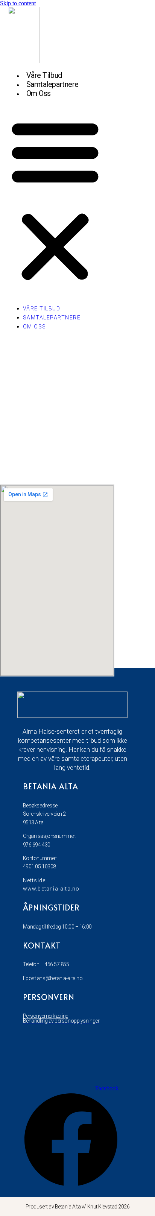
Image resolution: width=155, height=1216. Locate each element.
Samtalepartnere (52, 84)
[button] (55, 200)
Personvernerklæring (45, 1016)
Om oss (38, 93)
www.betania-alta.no (51, 889)
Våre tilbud (44, 75)
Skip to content (18, 3)
